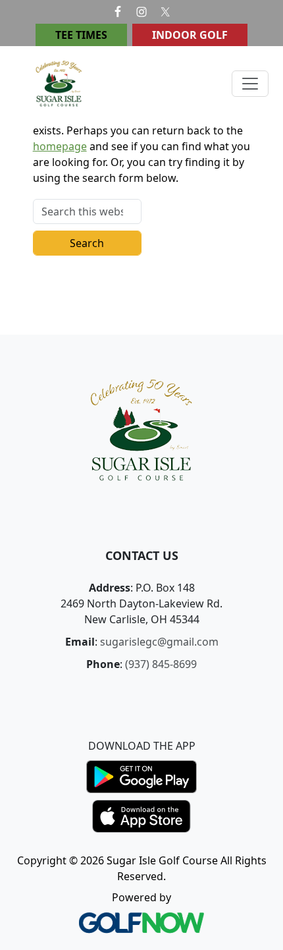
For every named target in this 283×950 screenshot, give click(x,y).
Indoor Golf (190, 35)
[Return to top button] (257, 309)
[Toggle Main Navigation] (250, 83)
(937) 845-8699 (161, 664)
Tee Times (81, 35)
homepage (60, 146)
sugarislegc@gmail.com (159, 641)
